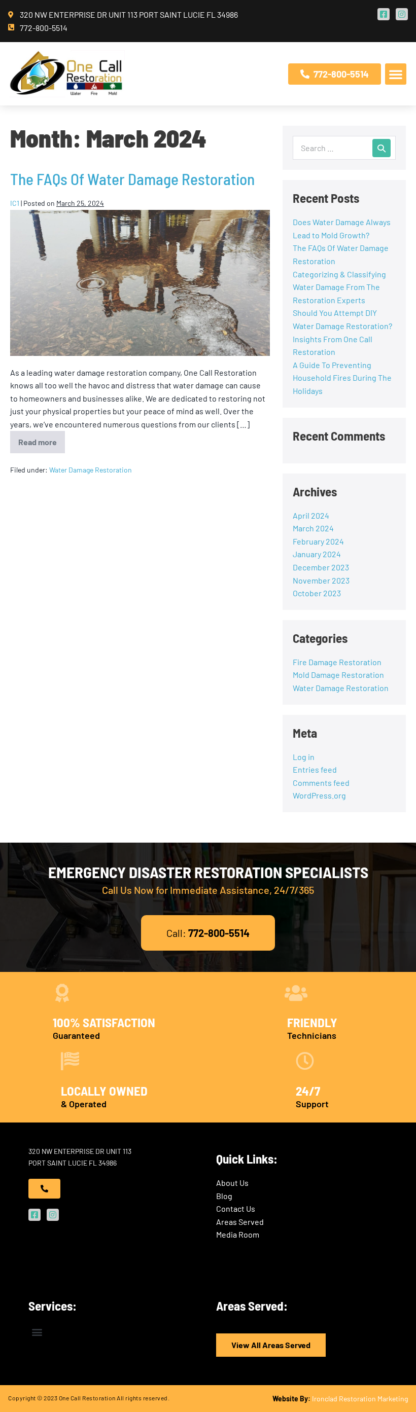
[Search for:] (344, 148)
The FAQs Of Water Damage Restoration (132, 178)
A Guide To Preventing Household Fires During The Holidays (342, 377)
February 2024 (318, 541)
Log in (304, 757)
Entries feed (315, 769)
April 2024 (311, 515)
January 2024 (317, 554)
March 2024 (313, 528)
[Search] (381, 148)
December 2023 (321, 567)
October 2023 (317, 593)
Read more (41, 439)
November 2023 (321, 580)
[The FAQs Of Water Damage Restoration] (140, 283)
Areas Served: (252, 1305)
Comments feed (321, 782)
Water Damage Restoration (90, 469)
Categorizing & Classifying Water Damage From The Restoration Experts (339, 287)
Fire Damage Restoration (337, 662)
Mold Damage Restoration (338, 674)
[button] (395, 74)
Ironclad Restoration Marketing (360, 1398)
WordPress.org (319, 795)
